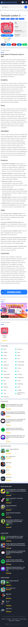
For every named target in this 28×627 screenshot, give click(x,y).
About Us (3, 619)
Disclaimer (17, 620)
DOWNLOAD (14, 292)
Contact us (9, 619)
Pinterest (14, 44)
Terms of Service (23, 619)
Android (6, 13)
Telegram (19, 44)
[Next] (26, 310)
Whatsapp (24, 44)
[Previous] (1, 310)
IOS (16, 18)
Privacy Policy (15, 619)
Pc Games (21, 18)
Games (12, 18)
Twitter (8, 44)
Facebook (3, 44)
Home (2, 13)
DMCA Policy (11, 620)
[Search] (25, 7)
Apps (8, 18)
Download (8, 35)
